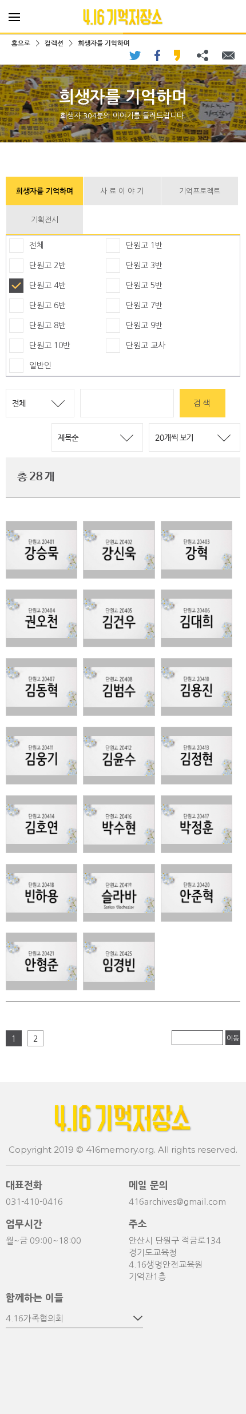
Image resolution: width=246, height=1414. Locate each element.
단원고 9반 (144, 325)
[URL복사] (202, 55)
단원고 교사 (145, 345)
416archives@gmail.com (177, 1201)
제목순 (68, 438)
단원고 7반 (144, 305)
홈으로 (20, 43)
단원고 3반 (144, 265)
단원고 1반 (144, 245)
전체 (36, 245)
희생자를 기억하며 (104, 43)
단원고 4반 (47, 285)
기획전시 (44, 220)
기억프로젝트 (199, 191)
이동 (233, 1038)
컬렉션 (54, 43)
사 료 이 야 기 (122, 191)
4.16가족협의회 (35, 1318)
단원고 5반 (144, 285)
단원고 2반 (47, 265)
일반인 (40, 365)
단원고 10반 (49, 345)
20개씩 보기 (174, 438)
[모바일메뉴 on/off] (14, 17)
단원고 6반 (47, 305)
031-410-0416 (34, 1201)
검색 (202, 403)
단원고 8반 (47, 325)
